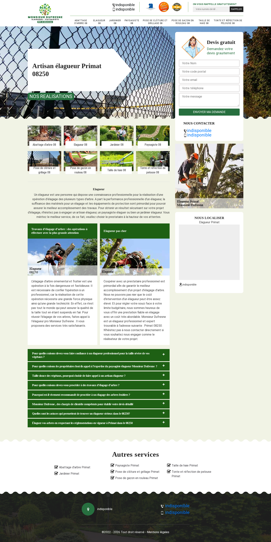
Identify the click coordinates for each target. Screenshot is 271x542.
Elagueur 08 (99, 22)
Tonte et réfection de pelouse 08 (228, 22)
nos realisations (50, 96)
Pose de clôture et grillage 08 (155, 22)
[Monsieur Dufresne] (45, 13)
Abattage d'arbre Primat (74, 467)
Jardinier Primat (69, 473)
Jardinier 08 (115, 22)
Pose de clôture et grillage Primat (137, 471)
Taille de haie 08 (204, 22)
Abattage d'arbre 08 (80, 22)
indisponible (125, 5)
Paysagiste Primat (127, 465)
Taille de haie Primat (185, 465)
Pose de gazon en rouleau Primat (136, 478)
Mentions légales (158, 532)
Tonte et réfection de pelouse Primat (191, 474)
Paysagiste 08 (132, 22)
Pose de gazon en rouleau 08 (183, 22)
